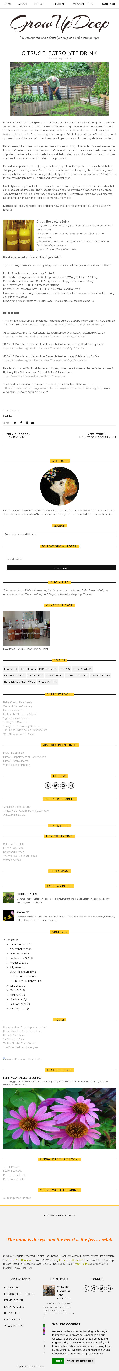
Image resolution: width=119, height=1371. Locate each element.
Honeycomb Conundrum (24, 976)
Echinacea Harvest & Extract (23, 1077)
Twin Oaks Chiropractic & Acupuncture (25, 730)
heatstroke (79, 154)
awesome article (86, 293)
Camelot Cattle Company (18, 706)
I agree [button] (58, 1360)
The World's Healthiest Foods (20, 855)
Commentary (54, 675)
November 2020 (19, 948)
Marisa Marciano (12, 1171)
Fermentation (82, 669)
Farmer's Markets (13, 710)
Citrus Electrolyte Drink (23, 971)
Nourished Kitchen (13, 852)
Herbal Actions (77, 675)
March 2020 (17, 999)
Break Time (35, 675)
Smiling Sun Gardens (15, 722)
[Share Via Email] (32, 422)
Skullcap (23, 911)
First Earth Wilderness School (20, 714)
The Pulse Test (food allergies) (20, 1047)
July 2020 (15, 967)
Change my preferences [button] (80, 1360)
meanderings (83, 3)
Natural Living (14, 675)
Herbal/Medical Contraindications (22, 1031)
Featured (10, 669)
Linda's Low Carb (13, 848)
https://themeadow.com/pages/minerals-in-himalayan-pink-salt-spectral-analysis (51, 388)
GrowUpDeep (36, 1366)
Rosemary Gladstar (14, 1179)
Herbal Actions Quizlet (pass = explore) (25, 1027)
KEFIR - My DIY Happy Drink (26, 981)
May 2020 (16, 990)
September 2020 (20, 958)
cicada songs (83, 130)
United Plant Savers (14, 814)
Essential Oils (100, 675)
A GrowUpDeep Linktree (17, 1197)
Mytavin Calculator (14, 1035)
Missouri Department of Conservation (24, 756)
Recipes (7, 416)
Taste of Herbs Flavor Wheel (19, 1043)
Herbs (38, 3)
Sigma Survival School (16, 718)
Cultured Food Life (13, 844)
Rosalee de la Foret (14, 1175)
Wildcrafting (47, 682)
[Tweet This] (15, 422)
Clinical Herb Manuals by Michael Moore (26, 810)
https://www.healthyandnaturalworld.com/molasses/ (34, 376)
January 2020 (18, 1008)
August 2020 (17, 962)
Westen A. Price (12, 859)
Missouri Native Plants (15, 761)
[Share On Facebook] (21, 422)
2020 (10, 939)
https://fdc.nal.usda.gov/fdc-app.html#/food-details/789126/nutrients (44, 360)
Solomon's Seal (27, 893)
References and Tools (19, 682)
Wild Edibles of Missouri (16, 764)
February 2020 (18, 1003)
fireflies (7, 134)
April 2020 (16, 994)
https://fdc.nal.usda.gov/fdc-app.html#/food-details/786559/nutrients (45, 336)
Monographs (48, 669)
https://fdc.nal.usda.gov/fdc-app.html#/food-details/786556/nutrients (45, 348)
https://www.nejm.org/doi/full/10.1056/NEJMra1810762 (73, 324)
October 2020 (18, 953)
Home (8, 3)
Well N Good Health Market (19, 734)
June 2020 (16, 985)
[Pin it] (26, 422)
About (23, 3)
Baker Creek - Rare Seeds (17, 702)
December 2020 (19, 944)
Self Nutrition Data (13, 1039)
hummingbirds (45, 134)
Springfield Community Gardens (21, 726)
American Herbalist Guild (17, 806)
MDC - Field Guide (13, 752)
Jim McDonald (11, 1167)
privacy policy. (81, 1263)
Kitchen (58, 3)
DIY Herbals (28, 669)
